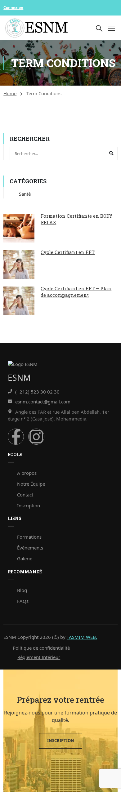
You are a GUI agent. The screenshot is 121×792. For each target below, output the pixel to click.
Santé (25, 194)
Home (9, 93)
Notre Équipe (31, 484)
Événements (30, 548)
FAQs (23, 601)
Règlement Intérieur (38, 657)
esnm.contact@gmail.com (42, 401)
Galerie (24, 558)
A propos (27, 473)
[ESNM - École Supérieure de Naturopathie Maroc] (37, 28)
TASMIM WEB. (82, 637)
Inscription (28, 505)
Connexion (13, 7)
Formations (29, 537)
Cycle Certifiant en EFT (68, 252)
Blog (22, 590)
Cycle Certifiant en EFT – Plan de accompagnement (76, 291)
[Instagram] (36, 437)
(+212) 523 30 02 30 (37, 392)
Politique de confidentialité (41, 648)
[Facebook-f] (16, 437)
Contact (25, 495)
